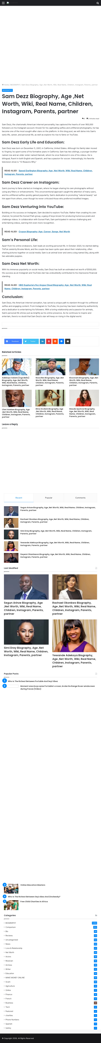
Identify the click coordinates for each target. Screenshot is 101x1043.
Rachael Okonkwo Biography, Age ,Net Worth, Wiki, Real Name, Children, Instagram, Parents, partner (74, 608)
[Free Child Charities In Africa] (11, 905)
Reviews (9, 936)
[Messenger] (61, 341)
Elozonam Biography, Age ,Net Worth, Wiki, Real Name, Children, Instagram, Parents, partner (83, 381)
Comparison (11, 927)
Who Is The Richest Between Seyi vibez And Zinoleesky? (34, 896)
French (8, 999)
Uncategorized (12, 940)
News (8, 944)
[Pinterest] (48, 341)
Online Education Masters (32, 885)
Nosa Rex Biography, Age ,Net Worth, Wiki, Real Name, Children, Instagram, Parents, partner (50, 381)
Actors (8, 957)
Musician (9, 961)
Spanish (9, 1024)
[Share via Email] (67, 341)
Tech (8, 1007)
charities (9, 1015)
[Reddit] (55, 341)
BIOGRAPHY (15, 85)
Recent (19, 497)
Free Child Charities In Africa (34, 901)
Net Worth (10, 952)
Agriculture (10, 986)
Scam (8, 982)
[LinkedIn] (42, 341)
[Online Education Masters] (11, 889)
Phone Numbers (12, 1020)
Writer (8, 969)
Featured (9, 1011)
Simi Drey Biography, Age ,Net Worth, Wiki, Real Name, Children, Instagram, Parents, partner (26, 651)
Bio (7, 931)
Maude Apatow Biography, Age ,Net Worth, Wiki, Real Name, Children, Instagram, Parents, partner (82, 413)
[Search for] (97, 4)
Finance (9, 994)
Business (9, 1003)
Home (6, 85)
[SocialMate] (12, 3)
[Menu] (3, 4)
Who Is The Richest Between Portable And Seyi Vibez (33, 681)
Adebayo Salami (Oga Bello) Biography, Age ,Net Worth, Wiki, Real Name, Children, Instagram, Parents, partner (15, 381)
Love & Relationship (14, 948)
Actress (9, 965)
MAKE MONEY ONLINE (15, 978)
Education (10, 973)
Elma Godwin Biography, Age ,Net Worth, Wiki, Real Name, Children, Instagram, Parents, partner (50, 413)
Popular (48, 497)
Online (8, 990)
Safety (8, 1028)
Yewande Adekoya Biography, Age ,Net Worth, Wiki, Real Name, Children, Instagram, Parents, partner (74, 660)
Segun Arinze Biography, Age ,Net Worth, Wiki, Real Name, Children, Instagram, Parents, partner (24, 608)
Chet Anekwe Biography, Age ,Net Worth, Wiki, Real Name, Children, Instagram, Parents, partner (16, 413)
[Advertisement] (50, 25)
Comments (80, 497)
